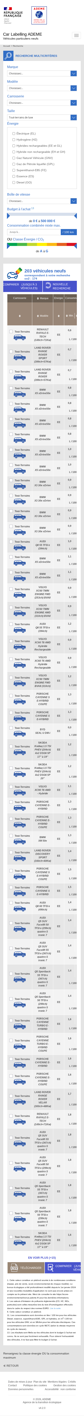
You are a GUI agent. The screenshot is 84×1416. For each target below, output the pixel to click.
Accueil (6, 46)
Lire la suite (55, 1308)
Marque (12, 67)
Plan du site (39, 1381)
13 (32, 208)
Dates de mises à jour (20, 1381)
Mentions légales (57, 1381)
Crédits (72, 1381)
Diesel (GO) (24, 182)
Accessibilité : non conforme (60, 1389)
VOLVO (43, 790)
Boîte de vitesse (18, 194)
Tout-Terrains (22, 331)
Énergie (13, 123)
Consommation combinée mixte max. (34, 225)
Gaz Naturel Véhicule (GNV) (35, 158)
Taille (11, 111)
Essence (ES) (25, 176)
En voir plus (42, 1257)
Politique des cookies (35, 1385)
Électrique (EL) (26, 133)
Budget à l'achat (20, 209)
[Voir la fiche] (19, 337)
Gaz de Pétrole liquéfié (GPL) (35, 164)
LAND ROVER (42, 354)
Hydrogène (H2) (27, 139)
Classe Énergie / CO (25, 240)
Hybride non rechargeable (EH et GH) (41, 151)
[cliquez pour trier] (20, 314)
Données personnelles (20, 1389)
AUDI (42, 545)
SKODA (42, 749)
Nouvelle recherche (62, 286)
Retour (13, 1365)
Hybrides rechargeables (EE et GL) (39, 145)
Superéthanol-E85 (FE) (31, 170)
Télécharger (30, 1267)
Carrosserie (15, 96)
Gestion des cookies (64, 1385)
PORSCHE (42, 716)
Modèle (12, 81)
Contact (12, 1385)
